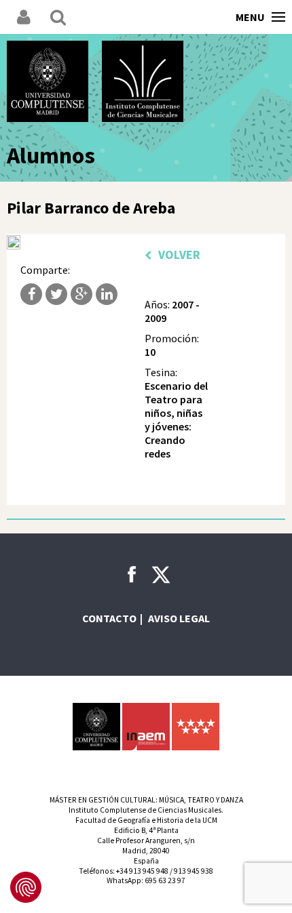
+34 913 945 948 (142, 871)
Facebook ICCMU (131, 574)
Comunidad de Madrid (195, 726)
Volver (179, 254)
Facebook (31, 294)
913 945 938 (193, 871)
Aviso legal (179, 618)
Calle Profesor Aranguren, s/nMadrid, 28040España (146, 851)
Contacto (109, 618)
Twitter (56, 294)
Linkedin (106, 294)
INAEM (146, 726)
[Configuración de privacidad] (25, 887)
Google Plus (81, 294)
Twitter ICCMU (161, 575)
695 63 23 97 (165, 880)
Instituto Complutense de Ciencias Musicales (142, 81)
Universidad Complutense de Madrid (47, 81)
